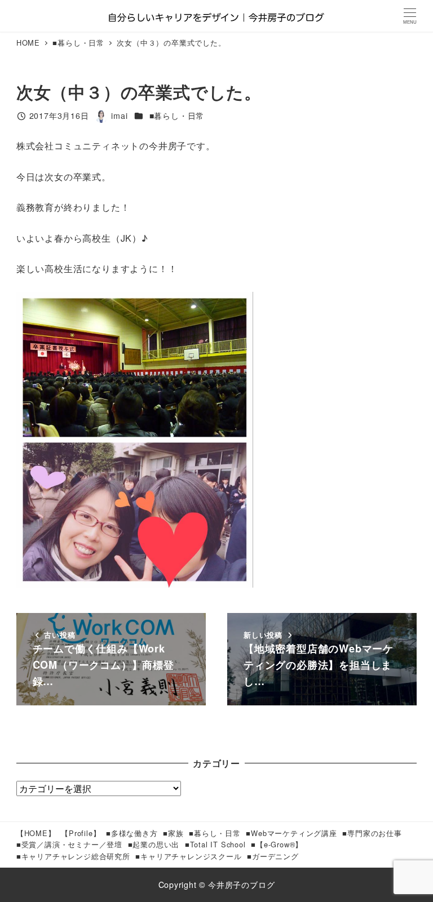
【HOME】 (36, 833)
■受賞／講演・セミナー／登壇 (69, 844)
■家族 (173, 833)
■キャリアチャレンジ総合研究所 (73, 856)
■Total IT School (215, 844)
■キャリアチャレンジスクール (188, 856)
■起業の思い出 (154, 844)
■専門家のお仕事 (371, 833)
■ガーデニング (273, 856)
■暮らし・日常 (177, 115)
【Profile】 (80, 833)
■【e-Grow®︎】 (277, 844)
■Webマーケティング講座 (291, 833)
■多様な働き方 (132, 833)
